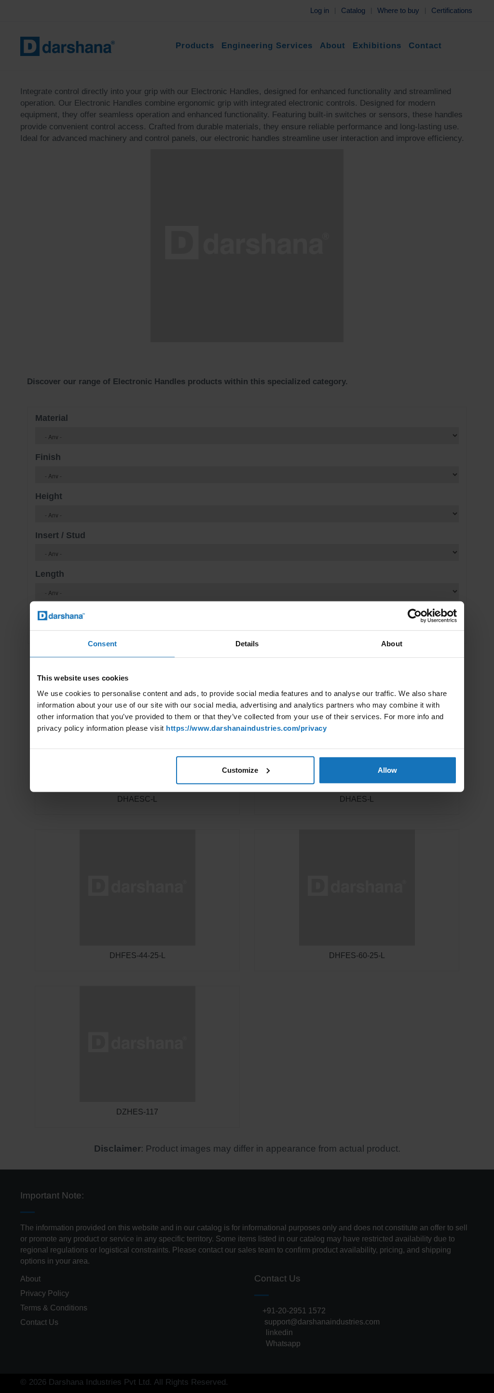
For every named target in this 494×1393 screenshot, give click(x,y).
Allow (387, 770)
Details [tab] (247, 644)
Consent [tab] (102, 644)
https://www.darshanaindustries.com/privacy (246, 728)
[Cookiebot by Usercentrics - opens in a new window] (414, 616)
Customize (240, 770)
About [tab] (391, 644)
